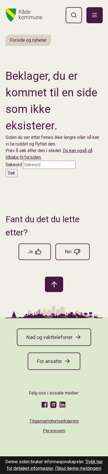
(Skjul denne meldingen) (78, 468)
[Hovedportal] (24, 15)
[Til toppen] (54, 284)
